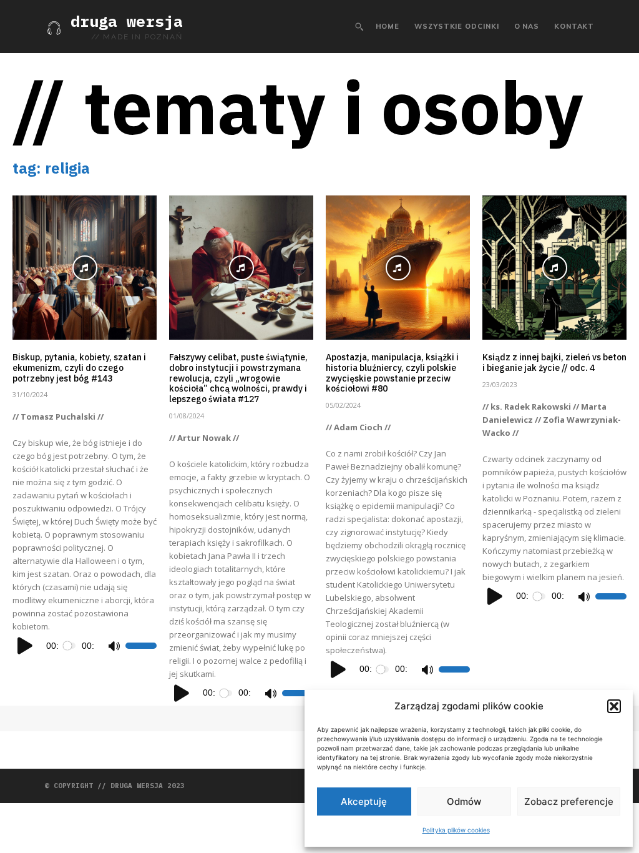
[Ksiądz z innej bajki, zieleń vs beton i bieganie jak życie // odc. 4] (554, 267)
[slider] (141, 646)
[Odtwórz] (25, 646)
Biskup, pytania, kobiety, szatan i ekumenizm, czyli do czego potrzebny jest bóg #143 (79, 368)
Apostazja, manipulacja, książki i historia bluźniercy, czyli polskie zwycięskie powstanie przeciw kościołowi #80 (392, 373)
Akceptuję (364, 801)
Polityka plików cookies (456, 830)
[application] (84, 645)
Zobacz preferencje (568, 801)
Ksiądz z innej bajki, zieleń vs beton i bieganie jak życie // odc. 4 (554, 362)
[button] (614, 706)
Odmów (464, 801)
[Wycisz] (113, 646)
